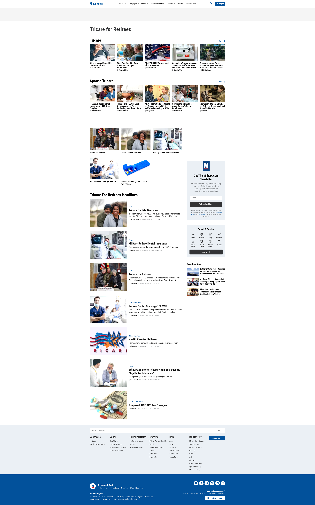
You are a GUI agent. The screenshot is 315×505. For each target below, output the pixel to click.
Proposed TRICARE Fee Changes (148, 405)
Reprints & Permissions (145, 497)
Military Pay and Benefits (158, 441)
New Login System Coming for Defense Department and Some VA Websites (212, 106)
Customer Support (217, 498)
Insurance (122, 4)
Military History (194, 470)
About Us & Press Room (98, 497)
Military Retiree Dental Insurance (166, 152)
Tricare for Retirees (97, 152)
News (179, 4)
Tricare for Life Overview (131, 152)
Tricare (152, 450)
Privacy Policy (201, 214)
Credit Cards (114, 441)
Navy (171, 444)
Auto (191, 457)
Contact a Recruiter (136, 441)
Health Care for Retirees (143, 339)
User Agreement (95, 499)
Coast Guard (173, 454)
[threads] (223, 483)
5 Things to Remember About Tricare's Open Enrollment (182, 106)
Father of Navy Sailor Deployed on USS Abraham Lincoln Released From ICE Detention (212, 271)
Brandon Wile (178, 70)
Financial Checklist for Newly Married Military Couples (100, 106)
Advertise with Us (130, 497)
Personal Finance (116, 444)
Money (143, 4)
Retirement (153, 454)
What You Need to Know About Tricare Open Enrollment (127, 65)
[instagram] (207, 483)
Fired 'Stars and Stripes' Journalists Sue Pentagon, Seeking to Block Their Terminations (210, 291)
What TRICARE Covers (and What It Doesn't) (157, 64)
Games (191, 454)
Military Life (190, 4)
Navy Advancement (136, 447)
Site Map (135, 499)
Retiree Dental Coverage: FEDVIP (103, 181)
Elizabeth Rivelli (151, 68)
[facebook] (201, 483)
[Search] (211, 4)
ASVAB (132, 444)
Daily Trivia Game (195, 463)
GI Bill (152, 444)
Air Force (172, 447)
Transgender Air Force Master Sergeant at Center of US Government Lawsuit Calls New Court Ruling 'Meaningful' (211, 65)
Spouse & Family (195, 466)
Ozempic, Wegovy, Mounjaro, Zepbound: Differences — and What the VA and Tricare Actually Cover (185, 65)
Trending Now (194, 264)
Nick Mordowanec (206, 70)
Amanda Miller (96, 68)
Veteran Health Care (156, 447)
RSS (129, 499)
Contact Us (119, 497)
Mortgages (133, 4)
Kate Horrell (134, 380)
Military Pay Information (118, 447)
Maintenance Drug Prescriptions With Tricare (134, 182)
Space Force (173, 457)
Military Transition (195, 447)
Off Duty (192, 450)
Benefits (170, 4)
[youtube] (196, 483)
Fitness (192, 460)
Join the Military (157, 4)
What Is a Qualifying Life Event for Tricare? (101, 64)
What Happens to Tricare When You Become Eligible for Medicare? (154, 371)
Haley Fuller (150, 111)
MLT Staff (204, 111)
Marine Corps (174, 450)
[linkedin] (217, 483)
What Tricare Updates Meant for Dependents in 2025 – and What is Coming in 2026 (157, 106)
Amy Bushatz (178, 111)
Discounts (153, 457)
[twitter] (212, 483)
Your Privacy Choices (120, 499)
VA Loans (93, 441)
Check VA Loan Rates (97, 444)
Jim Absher (133, 283)
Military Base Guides (196, 441)
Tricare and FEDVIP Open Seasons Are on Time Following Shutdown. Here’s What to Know (129, 106)
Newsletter (110, 497)
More (220, 41)
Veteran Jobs (194, 444)
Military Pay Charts (116, 450)
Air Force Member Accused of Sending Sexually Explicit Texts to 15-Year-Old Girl (212, 281)
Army (171, 441)
